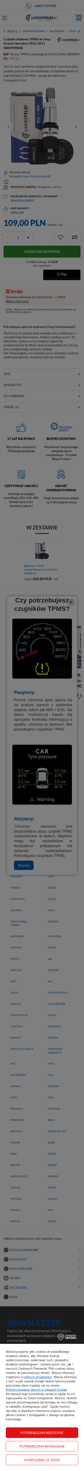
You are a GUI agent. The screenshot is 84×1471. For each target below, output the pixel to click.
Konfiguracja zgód (42, 1460)
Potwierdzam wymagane (42, 1446)
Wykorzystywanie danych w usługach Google (36, 1389)
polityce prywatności (38, 1377)
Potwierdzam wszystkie (42, 1433)
